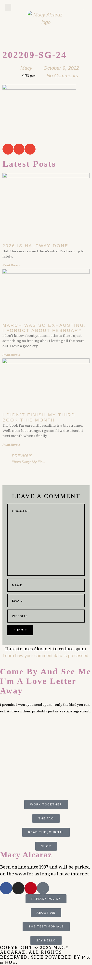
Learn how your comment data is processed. (46, 655)
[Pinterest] (71, 7)
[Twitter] (65, 7)
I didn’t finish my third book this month (38, 417)
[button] (8, 7)
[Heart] (84, 7)
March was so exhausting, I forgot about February (44, 328)
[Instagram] (78, 7)
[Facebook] (6, 888)
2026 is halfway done (35, 245)
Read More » (11, 265)
